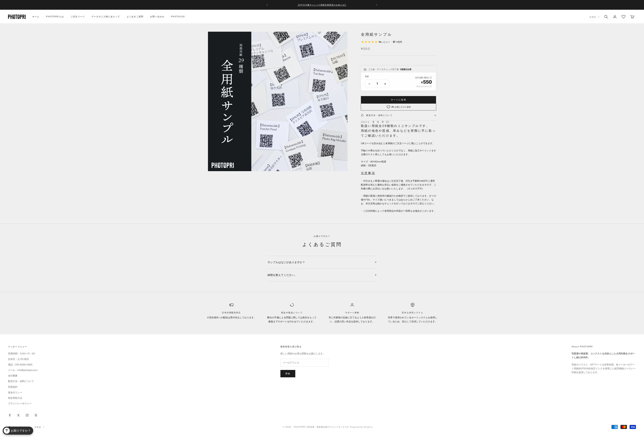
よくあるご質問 (135, 16)
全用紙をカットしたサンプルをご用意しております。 (322, 6)
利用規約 (12, 386)
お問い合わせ (157, 16)
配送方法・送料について (21, 381)
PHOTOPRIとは (55, 16)
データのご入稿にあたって (106, 16)
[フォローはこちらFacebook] (9, 415)
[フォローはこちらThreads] (36, 415)
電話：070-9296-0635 (20, 364)
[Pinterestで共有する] (382, 122)
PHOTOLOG (178, 16)
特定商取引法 (15, 397)
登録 (287, 373)
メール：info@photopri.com (23, 370)
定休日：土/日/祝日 (18, 359)
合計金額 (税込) (422, 77)
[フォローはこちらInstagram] (27, 415)
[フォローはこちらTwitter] (18, 415)
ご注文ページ (78, 16)
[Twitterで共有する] (378, 122)
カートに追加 (398, 99)
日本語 (592, 17)
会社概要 (12, 375)
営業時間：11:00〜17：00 (21, 353)
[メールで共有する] (387, 122)
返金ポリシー (15, 392)
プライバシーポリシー (20, 403)
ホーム (35, 16)
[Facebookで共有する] (373, 122)
